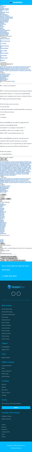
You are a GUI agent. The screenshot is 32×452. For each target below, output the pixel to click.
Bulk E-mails (3, 66)
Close (3, 198)
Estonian (2, 214)
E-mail (20, 68)
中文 (1, 207)
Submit (8, 198)
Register (2, 29)
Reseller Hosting (4, 8)
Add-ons (2, 13)
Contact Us (3, 24)
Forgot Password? (5, 30)
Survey (16, 407)
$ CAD (1, 241)
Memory (24, 69)
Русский (2, 228)
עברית (1, 219)
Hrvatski (2, 208)
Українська (3, 233)
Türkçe (2, 232)
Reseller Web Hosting (7, 311)
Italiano (2, 221)
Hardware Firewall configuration (15, 165)
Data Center (5, 390)
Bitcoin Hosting (5, 322)
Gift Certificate (4, 14)
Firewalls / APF (4, 35)
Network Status (4, 21)
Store (1, 5)
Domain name (3, 68)
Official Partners (6, 376)
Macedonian (3, 222)
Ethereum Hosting (6, 325)
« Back (2, 176)
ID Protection (12, 69)
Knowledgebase (4, 20)
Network (4, 387)
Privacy (3, 436)
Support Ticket (5, 349)
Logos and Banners (6, 371)
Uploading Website (13, 70)
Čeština (2, 209)
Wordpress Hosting (6, 416)
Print (13, 81)
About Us (4, 384)
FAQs (3, 368)
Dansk (1, 210)
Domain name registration (13, 68)
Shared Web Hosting (7, 309)
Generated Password (5, 253)
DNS (14, 66)
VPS (1, 11)
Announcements (4, 19)
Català (1, 205)
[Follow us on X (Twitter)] (19, 294)
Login (1, 27)
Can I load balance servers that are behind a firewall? (15, 163)
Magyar (2, 220)
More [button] (1, 25)
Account (2, 26)
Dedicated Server (4, 12)
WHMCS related (4, 9)
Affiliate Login (5, 373)
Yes (2, 159)
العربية (1, 203)
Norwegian (3, 223)
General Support (4, 33)
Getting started (4, 69)
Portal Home (3, 31)
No (5, 159)
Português (3, 225)
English (2, 213)
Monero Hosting (5, 330)
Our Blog (4, 395)
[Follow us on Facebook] (13, 294)
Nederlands (3, 211)
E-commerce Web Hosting (8, 314)
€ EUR (1, 242)
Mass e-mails (18, 69)
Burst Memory (9, 66)
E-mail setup (25, 68)
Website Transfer (24, 70)
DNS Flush (17, 66)
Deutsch (2, 217)
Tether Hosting (5, 336)
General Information (6, 365)
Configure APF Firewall (14, 174)
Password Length (4, 250)
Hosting (2, 7)
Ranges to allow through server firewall (15, 171)
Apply (2, 243)
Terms (3, 434)
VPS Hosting (5, 317)
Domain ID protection (26, 66)
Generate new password (8, 257)
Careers (4, 424)
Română (2, 227)
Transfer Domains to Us (6, 18)
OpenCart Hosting (6, 419)
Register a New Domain (6, 17)
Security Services (4, 15)
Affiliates (2, 23)
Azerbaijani (3, 204)
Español (2, 229)
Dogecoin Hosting (6, 333)
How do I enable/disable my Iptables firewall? (15, 168)
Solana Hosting (5, 339)
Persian (2, 215)
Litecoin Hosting (6, 328)
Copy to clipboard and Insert (15, 260)
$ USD (1, 239)
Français (2, 216)
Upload (6, 70)
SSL (27, 69)
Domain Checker (6, 357)
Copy (15, 258)
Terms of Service (6, 392)
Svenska (2, 231)
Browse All (3, 6)
